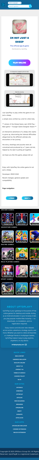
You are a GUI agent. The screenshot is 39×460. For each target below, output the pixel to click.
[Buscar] (30, 6)
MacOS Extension (19, 432)
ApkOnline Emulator (19, 426)
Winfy (19, 411)
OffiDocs (19, 387)
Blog (19, 379)
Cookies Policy (19, 376)
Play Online (19, 62)
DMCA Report (19, 356)
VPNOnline (19, 407)
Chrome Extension (19, 429)
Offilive (19, 397)
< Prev (11, 198)
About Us (19, 366)
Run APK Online (19, 363)
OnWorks (19, 391)
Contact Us (19, 369)
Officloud (19, 418)
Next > (27, 198)
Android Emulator (19, 359)
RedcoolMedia (19, 401)
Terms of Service (19, 373)
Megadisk (19, 404)
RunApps (19, 414)
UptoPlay (19, 394)
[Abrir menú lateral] (3, 5)
